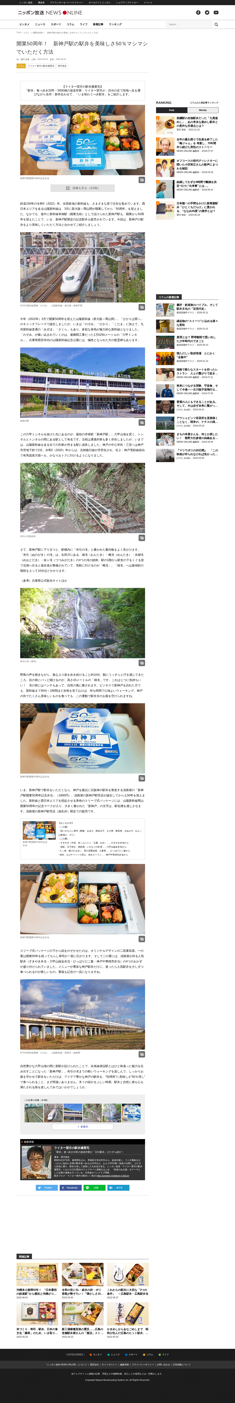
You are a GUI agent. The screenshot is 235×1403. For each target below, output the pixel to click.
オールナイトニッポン (100, 2)
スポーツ (56, 24)
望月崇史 (62, 66)
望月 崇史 (25, 59)
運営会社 (94, 1364)
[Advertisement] (187, 65)
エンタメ (24, 24)
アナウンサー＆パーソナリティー (66, 2)
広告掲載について (182, 1364)
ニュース (40, 24)
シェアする (71, 1188)
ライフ (84, 24)
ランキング (115, 24)
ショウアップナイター (127, 2)
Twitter (207, 12)
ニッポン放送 (25, 2)
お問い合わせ (163, 1364)
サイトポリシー (109, 1364)
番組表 (41, 2)
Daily (171, 110)
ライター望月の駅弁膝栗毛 (41, 66)
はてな (118, 1188)
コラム (70, 24)
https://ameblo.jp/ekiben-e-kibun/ (113, 1176)
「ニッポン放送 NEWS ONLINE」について (66, 1364)
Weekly (203, 110)
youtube (216, 12)
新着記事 (98, 24)
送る (95, 1188)
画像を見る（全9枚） (87, 188)
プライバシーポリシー (143, 1364)
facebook (198, 12)
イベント (148, 2)
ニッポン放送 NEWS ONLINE (56, 12)
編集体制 (124, 1364)
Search (216, 24)
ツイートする (47, 1188)
